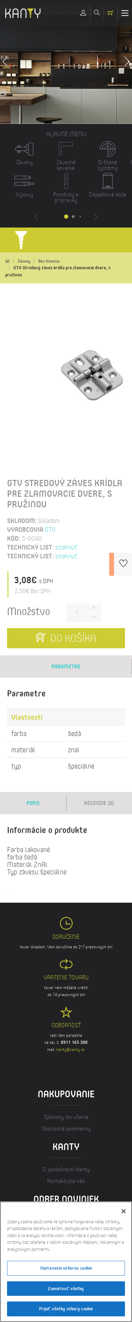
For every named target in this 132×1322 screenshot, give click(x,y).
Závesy (24, 261)
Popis (33, 803)
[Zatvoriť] (123, 1211)
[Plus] (93, 608)
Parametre (65, 666)
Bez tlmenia (48, 261)
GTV (50, 529)
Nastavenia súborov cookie (66, 1268)
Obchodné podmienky (66, 1128)
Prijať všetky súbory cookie (66, 1308)
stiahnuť (66, 547)
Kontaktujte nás (66, 1181)
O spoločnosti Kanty (66, 1169)
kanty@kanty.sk (70, 1049)
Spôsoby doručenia (66, 1117)
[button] (126, 62)
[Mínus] (93, 617)
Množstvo (28, 611)
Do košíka (72, 638)
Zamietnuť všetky (66, 1288)
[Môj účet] (83, 13)
